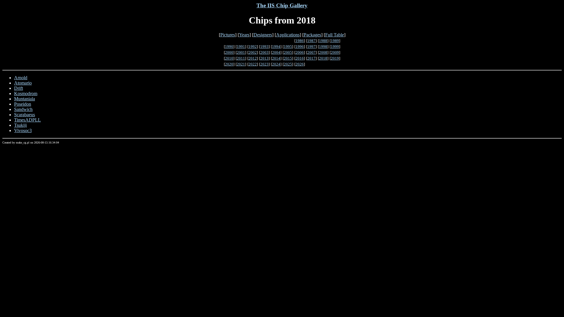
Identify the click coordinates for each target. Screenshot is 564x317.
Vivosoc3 (23, 130)
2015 (288, 58)
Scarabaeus (24, 114)
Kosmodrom (25, 93)
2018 (323, 58)
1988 (323, 40)
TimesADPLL (27, 119)
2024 (276, 64)
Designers (263, 34)
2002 (253, 52)
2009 (335, 52)
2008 (323, 52)
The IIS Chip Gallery (282, 5)
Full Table (334, 34)
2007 (311, 52)
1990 (229, 46)
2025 (288, 64)
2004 (276, 52)
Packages (312, 34)
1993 (264, 46)
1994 (276, 46)
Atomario (23, 82)
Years (244, 34)
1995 (288, 46)
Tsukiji (20, 125)
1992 (253, 46)
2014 (276, 58)
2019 (335, 58)
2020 (229, 64)
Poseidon (22, 104)
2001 (241, 52)
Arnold (20, 77)
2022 (253, 64)
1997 (311, 46)
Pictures (227, 34)
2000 (229, 52)
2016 (300, 58)
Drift (18, 88)
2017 (311, 58)
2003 (264, 52)
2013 (264, 58)
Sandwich (23, 109)
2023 (264, 64)
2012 (253, 58)
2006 (300, 52)
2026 (300, 64)
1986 (300, 40)
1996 (300, 46)
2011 (241, 58)
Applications (288, 34)
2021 (241, 64)
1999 (335, 46)
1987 (311, 40)
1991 (241, 46)
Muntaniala (24, 98)
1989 (335, 40)
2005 (288, 52)
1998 (323, 46)
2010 (229, 58)
